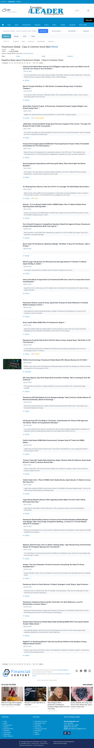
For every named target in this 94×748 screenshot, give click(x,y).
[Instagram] (90, 673)
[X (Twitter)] (77, 673)
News (23, 41)
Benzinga (27, 80)
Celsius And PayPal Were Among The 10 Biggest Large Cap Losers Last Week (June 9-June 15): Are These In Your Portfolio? (56, 68)
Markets (6, 36)
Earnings (37, 353)
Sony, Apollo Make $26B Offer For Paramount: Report (44, 322)
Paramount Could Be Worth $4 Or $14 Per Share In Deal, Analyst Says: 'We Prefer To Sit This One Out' (56, 341)
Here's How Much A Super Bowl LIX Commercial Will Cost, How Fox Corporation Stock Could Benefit (56, 281)
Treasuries (51, 41)
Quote (18, 56)
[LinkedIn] (85, 673)
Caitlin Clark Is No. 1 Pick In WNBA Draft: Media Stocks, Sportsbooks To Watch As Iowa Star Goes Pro (57, 481)
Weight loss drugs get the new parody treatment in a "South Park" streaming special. (50, 114)
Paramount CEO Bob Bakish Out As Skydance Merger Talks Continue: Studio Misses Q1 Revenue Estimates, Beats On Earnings (57, 398)
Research (70, 56)
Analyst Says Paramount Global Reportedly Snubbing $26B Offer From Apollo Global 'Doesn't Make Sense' (56, 623)
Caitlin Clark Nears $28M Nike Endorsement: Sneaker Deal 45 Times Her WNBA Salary (53, 441)
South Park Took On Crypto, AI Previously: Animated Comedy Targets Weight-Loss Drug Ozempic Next (55, 107)
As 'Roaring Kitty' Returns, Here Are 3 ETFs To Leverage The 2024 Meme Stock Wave (57, 187)
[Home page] (45, 10)
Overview (16, 41)
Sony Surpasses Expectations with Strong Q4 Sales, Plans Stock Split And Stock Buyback (54, 165)
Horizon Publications (34, 741)
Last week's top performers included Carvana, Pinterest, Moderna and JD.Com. (48, 270)
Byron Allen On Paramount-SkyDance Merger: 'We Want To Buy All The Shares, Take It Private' (56, 245)
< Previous (5, 63)
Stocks (16, 36)
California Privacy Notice (25, 745)
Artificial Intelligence (39, 118)
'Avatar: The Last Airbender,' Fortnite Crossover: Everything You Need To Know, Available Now (53, 566)
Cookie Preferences (38, 745)
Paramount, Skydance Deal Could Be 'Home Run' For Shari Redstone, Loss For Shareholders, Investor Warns (53, 603)
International (41, 41)
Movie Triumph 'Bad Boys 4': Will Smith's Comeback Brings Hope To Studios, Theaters (53, 87)
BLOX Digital (63, 743)
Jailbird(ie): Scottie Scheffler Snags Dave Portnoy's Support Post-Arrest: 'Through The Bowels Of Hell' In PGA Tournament (57, 125)
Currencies (31, 41)
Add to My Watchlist (28, 53)
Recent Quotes (56, 31)
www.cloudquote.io (63, 670)
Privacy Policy (59, 674)
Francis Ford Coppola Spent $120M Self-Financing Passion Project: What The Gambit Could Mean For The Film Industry (56, 145)
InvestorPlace (28, 371)
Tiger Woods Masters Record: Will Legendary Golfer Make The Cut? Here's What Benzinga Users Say (54, 501)
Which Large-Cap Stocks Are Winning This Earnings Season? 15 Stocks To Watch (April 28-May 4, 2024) (54, 263)
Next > (41, 63)
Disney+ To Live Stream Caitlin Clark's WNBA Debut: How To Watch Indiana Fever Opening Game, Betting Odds (54, 205)
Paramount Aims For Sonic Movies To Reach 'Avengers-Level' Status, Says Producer (56, 584)
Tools (33, 36)
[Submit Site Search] (88, 10)
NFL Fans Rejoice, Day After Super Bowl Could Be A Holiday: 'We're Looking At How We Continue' (56, 379)
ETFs (24, 36)
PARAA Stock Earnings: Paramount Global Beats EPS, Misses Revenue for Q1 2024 (56, 360)
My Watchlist (72, 31)
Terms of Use (35, 743)
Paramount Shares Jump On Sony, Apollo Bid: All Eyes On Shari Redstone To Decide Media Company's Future (55, 304)
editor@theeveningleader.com (77, 729)
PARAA (53, 46)
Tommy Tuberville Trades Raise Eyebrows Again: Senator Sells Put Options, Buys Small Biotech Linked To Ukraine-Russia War (57, 461)
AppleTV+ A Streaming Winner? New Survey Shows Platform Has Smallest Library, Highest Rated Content (55, 643)
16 (34, 63)
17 (37, 63)
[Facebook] (81, 673)
